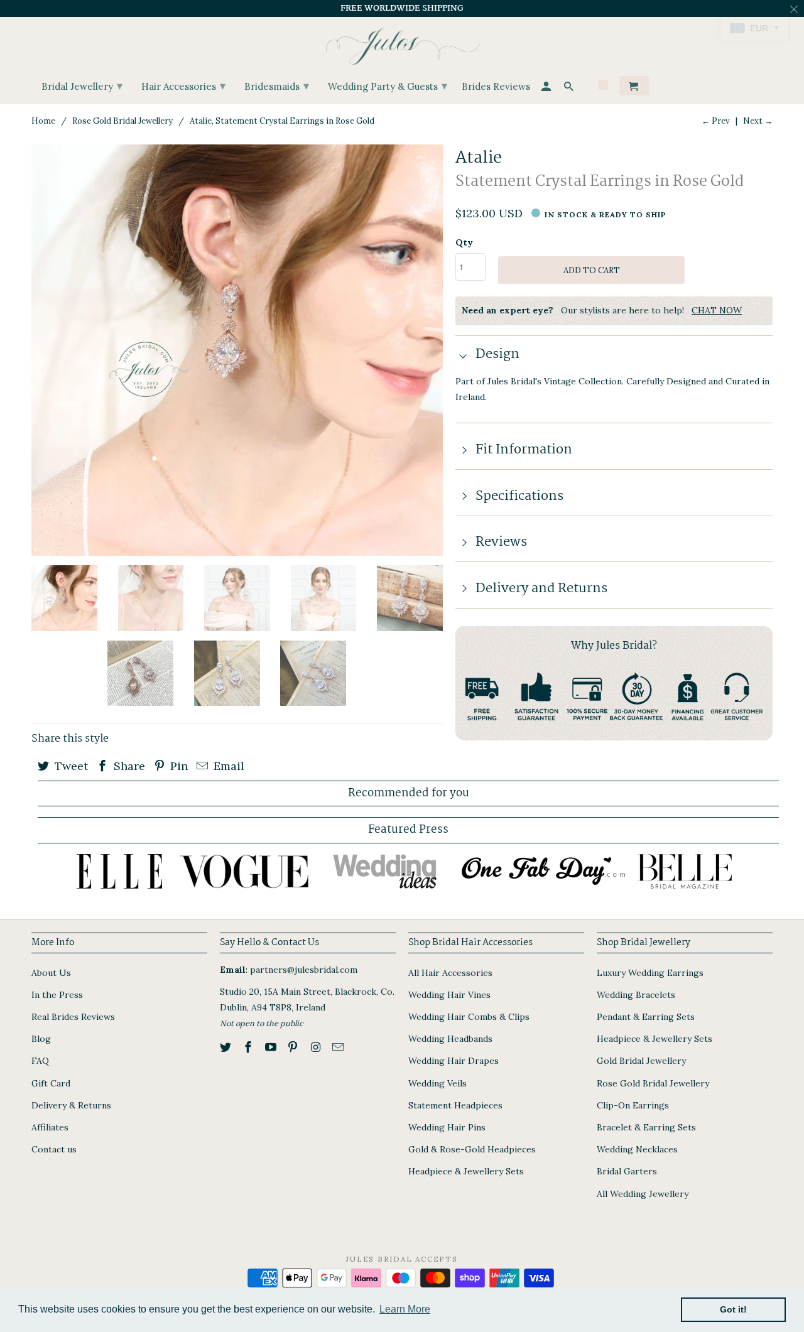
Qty (464, 242)
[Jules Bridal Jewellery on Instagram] (316, 1047)
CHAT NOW (717, 310)
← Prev (716, 121)
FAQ (40, 1060)
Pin (177, 766)
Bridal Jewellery (81, 86)
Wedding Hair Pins (447, 1127)
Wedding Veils (437, 1083)
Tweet (70, 766)
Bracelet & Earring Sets (646, 1127)
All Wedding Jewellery (642, 1193)
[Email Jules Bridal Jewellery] (339, 1047)
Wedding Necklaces (637, 1149)
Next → (758, 121)
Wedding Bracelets (636, 994)
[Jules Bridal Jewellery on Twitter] (227, 1047)
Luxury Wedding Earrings (650, 972)
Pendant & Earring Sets (646, 1016)
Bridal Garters (627, 1171)
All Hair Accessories (450, 972)
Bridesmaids (276, 86)
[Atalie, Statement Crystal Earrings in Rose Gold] (237, 350)
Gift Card (50, 1083)
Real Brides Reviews (73, 1016)
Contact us (54, 1149)
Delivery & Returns (71, 1105)
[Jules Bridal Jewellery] (402, 43)
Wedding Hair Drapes (453, 1060)
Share (128, 766)
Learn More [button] (404, 1309)
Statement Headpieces (455, 1105)
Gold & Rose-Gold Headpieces (472, 1149)
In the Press (57, 994)
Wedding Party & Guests (387, 86)
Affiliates (49, 1127)
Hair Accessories (183, 86)
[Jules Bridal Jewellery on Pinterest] (294, 1047)
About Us (51, 972)
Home (43, 121)
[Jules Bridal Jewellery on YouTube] (272, 1047)
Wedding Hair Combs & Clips (469, 1016)
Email (227, 766)
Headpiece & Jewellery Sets (466, 1171)
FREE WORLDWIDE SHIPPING (402, 8)
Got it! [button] (733, 1309)
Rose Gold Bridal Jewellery (122, 121)
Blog (41, 1038)
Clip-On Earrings (633, 1105)
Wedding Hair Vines (449, 994)
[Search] (569, 88)
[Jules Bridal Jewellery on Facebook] (249, 1047)
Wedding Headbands (450, 1038)
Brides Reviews (496, 87)
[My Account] (547, 88)
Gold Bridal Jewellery (641, 1060)
